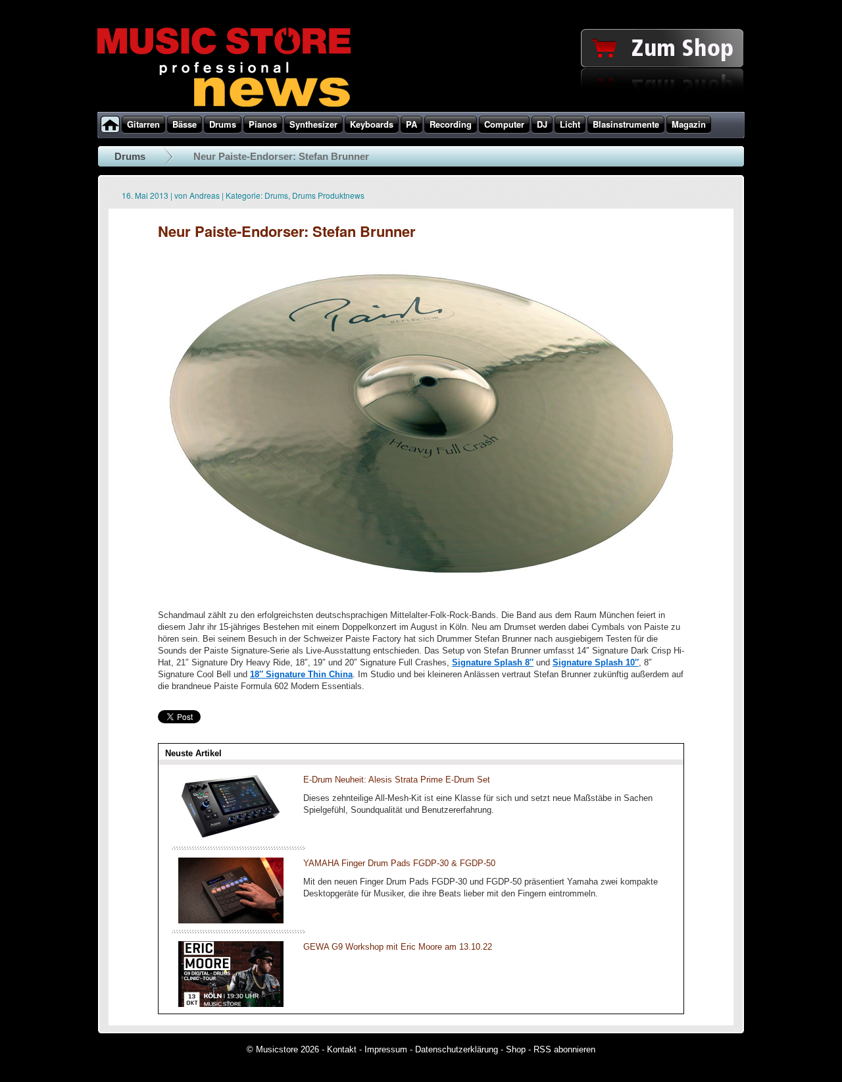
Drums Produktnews (328, 195)
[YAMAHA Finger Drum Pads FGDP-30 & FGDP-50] (231, 920)
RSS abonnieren (564, 1049)
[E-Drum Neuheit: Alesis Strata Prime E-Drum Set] (231, 837)
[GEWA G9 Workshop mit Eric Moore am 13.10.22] (231, 1004)
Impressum (385, 1049)
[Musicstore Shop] (421, 109)
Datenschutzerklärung (456, 1049)
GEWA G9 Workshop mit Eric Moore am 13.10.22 (397, 947)
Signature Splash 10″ (596, 662)
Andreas (204, 195)
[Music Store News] (224, 105)
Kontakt (342, 1049)
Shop (516, 1049)
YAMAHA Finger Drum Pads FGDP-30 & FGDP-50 (399, 863)
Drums (129, 156)
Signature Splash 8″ (492, 662)
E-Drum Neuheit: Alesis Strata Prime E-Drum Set (396, 780)
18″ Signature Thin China (301, 674)
